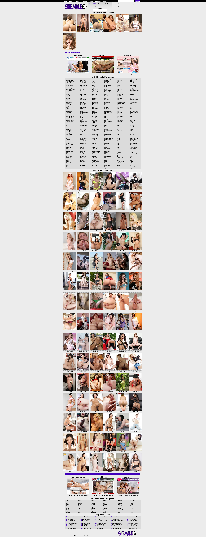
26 (121, 474)
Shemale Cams (98, 1)
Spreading (132, 500)
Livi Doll (106, 122)
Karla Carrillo (95, 152)
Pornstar (120, 503)
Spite (131, 95)
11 (90, 474)
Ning (118, 111)
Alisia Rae (68, 95)
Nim (118, 108)
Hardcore (93, 509)
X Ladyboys (131, 527)
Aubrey (68, 133)
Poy (118, 151)
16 (100, 474)
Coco (81, 120)
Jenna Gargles (95, 135)
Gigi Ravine (94, 88)
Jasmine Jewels (95, 129)
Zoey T (131, 168)
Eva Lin (81, 164)
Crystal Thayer (83, 121)
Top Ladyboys (115, 525)
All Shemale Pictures (132, 5)
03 (74, 52)
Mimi (105, 157)
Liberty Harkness (108, 112)
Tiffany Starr (133, 117)
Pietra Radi (119, 142)
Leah (105, 100)
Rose (118, 160)
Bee (67, 152)
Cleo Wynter (82, 117)
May (105, 142)
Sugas (131, 97)
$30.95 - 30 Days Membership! (78, 74)
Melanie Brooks (108, 146)
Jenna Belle (94, 133)
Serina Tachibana (134, 86)
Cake (81, 90)
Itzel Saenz (94, 116)
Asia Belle (68, 130)
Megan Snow (107, 144)
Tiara (131, 113)
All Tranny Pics (118, 6)
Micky (105, 153)
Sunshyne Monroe (134, 99)
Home (65, 1)
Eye (93, 79)
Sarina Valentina (133, 82)
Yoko (131, 158)
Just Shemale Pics (86, 519)
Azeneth (68, 143)
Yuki (131, 162)
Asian (67, 502)
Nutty (118, 119)
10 (88, 474)
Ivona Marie (95, 117)
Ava (67, 138)
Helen (93, 104)
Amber (68, 103)
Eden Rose (82, 147)
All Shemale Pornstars (117, 521)
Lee (105, 103)
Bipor (67, 165)
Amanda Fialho (69, 100)
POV (119, 504)
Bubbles (81, 86)
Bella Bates (69, 156)
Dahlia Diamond (83, 125)
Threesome (133, 505)
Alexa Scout (69, 90)
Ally (67, 99)
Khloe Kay (106, 82)
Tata (131, 108)
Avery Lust (68, 142)
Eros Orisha (82, 161)
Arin (67, 125)
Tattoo (131, 503)
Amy (67, 108)
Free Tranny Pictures (102, 525)
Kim (105, 84)
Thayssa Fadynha (134, 112)
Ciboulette (82, 113)
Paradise (119, 128)
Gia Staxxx (94, 86)
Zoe (130, 165)
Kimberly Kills (107, 88)
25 (119, 474)
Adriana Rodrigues (70, 82)
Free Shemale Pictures (117, 524)
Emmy (81, 155)
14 (96, 474)
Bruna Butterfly (83, 85)
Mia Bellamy (107, 148)
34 (137, 474)
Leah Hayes (107, 102)
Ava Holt (68, 139)
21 (111, 474)
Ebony (79, 512)
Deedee (81, 135)
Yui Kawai (132, 161)
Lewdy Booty (107, 108)
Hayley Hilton (95, 102)
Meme (105, 147)
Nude (104, 507)
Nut (117, 117)
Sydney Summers (133, 102)
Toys (131, 507)
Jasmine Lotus (95, 130)
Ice (92, 115)
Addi (67, 79)
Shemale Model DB (133, 523)
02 (72, 52)
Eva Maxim (82, 165)
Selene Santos (133, 85)
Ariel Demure (69, 124)
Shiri (131, 91)
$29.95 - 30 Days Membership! (103, 495)
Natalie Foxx (120, 95)
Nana (118, 84)
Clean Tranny (131, 4)
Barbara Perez (69, 151)
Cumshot (80, 509)
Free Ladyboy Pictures (102, 523)
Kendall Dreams (95, 168)
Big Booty (68, 509)
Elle (80, 149)
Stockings (132, 502)
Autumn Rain (69, 137)
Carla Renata (83, 95)
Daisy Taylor (83, 126)
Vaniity (131, 129)
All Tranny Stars (118, 3)
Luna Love (106, 126)
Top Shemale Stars (133, 518)
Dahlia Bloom (83, 122)
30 (129, 474)
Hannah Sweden (95, 100)
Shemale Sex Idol (116, 518)
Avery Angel (69, 140)
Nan (118, 82)
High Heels (93, 511)
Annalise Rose (69, 121)
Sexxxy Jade (132, 88)
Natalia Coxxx (120, 94)
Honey (93, 111)
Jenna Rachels (95, 137)
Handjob (93, 508)
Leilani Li (106, 106)
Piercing (120, 500)
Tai (130, 104)
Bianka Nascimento (70, 162)
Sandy (118, 166)
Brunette (80, 505)
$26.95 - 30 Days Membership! (78, 495)
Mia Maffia (107, 151)
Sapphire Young (133, 79)
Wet (131, 511)
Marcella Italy (107, 133)
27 (123, 474)
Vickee (131, 135)
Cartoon (81, 100)
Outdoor (105, 508)
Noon (118, 115)
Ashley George (69, 129)
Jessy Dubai (94, 144)
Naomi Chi (119, 89)
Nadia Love (119, 80)
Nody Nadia (119, 112)
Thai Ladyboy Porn (116, 528)
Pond (118, 147)
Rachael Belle (120, 157)
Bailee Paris (69, 146)
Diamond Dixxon (83, 138)
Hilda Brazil (95, 106)
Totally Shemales (72, 521)
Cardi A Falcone (83, 93)
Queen (118, 153)
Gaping (92, 507)
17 (102, 474)
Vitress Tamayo (133, 140)
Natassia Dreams (120, 98)
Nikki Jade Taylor (121, 104)
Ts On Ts (132, 508)
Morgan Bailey (107, 165)
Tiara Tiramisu (133, 115)
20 (109, 474)
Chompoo (82, 111)
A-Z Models (76, 1)
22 (113, 474)
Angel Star (68, 112)
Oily (118, 122)
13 (94, 474)
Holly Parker (95, 108)
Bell (67, 153)
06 (80, 474)
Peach (118, 135)
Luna (105, 125)
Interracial (93, 512)
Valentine (132, 125)
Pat (117, 131)
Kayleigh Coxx (95, 161)
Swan (131, 100)
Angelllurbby (69, 117)
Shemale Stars (115, 519)
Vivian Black (133, 142)
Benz (67, 161)
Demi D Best (82, 137)
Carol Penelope (83, 98)
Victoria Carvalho (134, 137)
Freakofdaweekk (95, 84)
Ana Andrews (69, 111)
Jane (93, 124)
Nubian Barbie (120, 116)
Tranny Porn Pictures (132, 7)
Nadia (118, 79)
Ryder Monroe (120, 162)
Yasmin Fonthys (133, 155)
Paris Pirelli (119, 130)
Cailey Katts (82, 89)
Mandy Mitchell (108, 130)
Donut (81, 142)
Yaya (131, 156)
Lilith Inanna (107, 115)
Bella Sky (68, 157)
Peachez (119, 137)
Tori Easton (132, 120)
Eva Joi (81, 162)
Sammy (118, 165)
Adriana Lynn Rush (70, 81)
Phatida (118, 140)
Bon (80, 79)
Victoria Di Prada (134, 138)
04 (76, 52)
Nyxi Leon (119, 121)
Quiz (118, 156)
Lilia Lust (106, 113)
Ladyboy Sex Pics (101, 519)
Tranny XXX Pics (133, 520)
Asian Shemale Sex (86, 521)
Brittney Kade (83, 81)
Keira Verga (95, 162)
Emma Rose (82, 153)
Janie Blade (94, 126)
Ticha (131, 116)
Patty (118, 134)
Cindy (81, 115)
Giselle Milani (95, 89)
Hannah (94, 99)
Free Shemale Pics (86, 516)
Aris (67, 126)
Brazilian (80, 504)
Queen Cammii (120, 155)
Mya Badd (106, 168)
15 (98, 474)
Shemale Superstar (118, 4)
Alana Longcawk (70, 88)
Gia (93, 85)
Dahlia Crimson (83, 124)
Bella (67, 155)
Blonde (79, 502)
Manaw (106, 129)
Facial (92, 500)
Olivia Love (119, 124)
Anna (67, 119)
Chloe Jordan (83, 109)
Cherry (81, 108)
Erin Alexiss (82, 158)
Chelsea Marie (83, 107)
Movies (70, 1)
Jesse (93, 142)
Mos (105, 166)
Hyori (93, 113)
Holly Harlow (95, 107)
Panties (105, 509)
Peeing (104, 512)
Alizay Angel (69, 97)
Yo (130, 157)
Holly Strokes (95, 109)
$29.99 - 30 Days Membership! (128, 495)
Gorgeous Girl (95, 91)
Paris (118, 129)
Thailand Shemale (86, 523)
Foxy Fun (94, 82)
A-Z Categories (84, 1)
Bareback (68, 505)
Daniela (81, 128)
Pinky (118, 144)
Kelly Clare (94, 164)
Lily (105, 116)
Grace (93, 93)
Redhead (120, 505)
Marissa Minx (107, 139)
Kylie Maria (107, 95)
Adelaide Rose (69, 80)
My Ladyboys (100, 528)
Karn (93, 153)
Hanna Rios (94, 98)
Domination (80, 511)
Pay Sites (91, 1)
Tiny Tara (132, 119)
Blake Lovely (69, 168)
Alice (67, 94)
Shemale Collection (118, 7)
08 (84, 474)
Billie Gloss (69, 164)
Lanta (105, 98)
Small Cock (120, 509)
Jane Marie (94, 125)
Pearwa (118, 138)
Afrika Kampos (69, 85)
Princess (119, 152)
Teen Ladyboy (132, 521)
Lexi (105, 109)
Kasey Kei (94, 156)
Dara (81, 134)
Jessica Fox (94, 143)
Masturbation (106, 505)
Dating (104, 1)
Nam (118, 81)
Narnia (118, 90)
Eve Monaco (82, 168)
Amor (67, 107)
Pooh (118, 148)
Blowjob (80, 503)
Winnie (131, 152)
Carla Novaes (83, 94)
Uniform (132, 509)
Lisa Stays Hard (108, 121)
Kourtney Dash (107, 91)
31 (131, 474)
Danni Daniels (83, 130)
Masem (106, 140)
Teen (131, 504)
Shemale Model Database (118, 527)
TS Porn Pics (85, 524)
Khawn (106, 80)
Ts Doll (131, 121)
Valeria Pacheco (133, 128)
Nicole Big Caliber (121, 102)
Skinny (119, 508)
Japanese (105, 500)
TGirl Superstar (85, 520)
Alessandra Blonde (70, 89)
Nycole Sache (120, 120)
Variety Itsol (132, 133)
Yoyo (131, 160)
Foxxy (93, 81)
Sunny (131, 98)
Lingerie (105, 504)
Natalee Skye (120, 93)
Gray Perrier (95, 95)
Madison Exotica (108, 128)
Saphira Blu (119, 168)
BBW (67, 508)
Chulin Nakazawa (84, 112)
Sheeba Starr (132, 89)
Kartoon (94, 155)
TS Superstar (130, 3)
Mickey (106, 152)
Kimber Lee (107, 86)
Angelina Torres (70, 116)
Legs (104, 503)
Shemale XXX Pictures (102, 520)
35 (139, 474)
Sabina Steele (120, 164)
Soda (131, 93)
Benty (67, 160)
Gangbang (93, 505)
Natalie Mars (120, 97)
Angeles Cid (69, 113)
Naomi (118, 88)
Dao (80, 133)
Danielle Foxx (83, 129)
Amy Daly (68, 109)
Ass (67, 503)
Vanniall (131, 131)
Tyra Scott (132, 122)
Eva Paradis (82, 166)
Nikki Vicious (120, 107)
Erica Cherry (83, 156)
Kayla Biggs (95, 160)
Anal (67, 500)
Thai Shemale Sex (101, 518)
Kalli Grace (94, 149)
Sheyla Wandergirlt (134, 90)
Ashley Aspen (69, 128)
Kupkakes (106, 93)
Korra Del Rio (107, 90)
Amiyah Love (69, 106)
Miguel (106, 155)
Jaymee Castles (95, 131)
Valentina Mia (133, 124)
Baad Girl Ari (69, 144)
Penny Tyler (119, 139)
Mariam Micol (107, 137)
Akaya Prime (69, 86)
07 (82, 474)
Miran (105, 161)
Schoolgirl (120, 507)
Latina (104, 502)
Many (105, 131)
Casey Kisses (82, 102)
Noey (118, 113)
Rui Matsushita (120, 161)
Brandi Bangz (83, 80)
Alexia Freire (69, 91)
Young (131, 512)
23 (115, 474)
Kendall (94, 166)
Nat (117, 91)
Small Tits (120, 511)
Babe (67, 504)
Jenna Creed (95, 134)
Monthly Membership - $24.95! (128, 74)
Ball (67, 148)
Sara (131, 80)
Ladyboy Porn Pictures (134, 525)
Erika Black (82, 157)
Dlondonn (82, 139)
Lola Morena (107, 124)
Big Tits (68, 512)
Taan (131, 103)
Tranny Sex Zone (116, 516)
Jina (93, 146)
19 (107, 474)
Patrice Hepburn (120, 133)
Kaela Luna (94, 148)
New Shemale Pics (101, 524)
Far (93, 80)
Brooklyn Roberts (84, 82)
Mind (105, 158)
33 (135, 474)
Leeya (105, 104)
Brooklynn (82, 84)
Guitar (93, 97)
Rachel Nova (120, 158)
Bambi (67, 149)
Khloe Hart (107, 81)
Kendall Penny (107, 79)
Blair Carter (69, 166)
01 (70, 52)
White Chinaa (133, 148)
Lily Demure (107, 117)
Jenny (93, 139)
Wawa (131, 144)
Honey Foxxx (95, 112)
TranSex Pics (85, 525)
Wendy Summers (133, 146)
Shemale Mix (117, 5)
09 (86, 474)
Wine (131, 151)
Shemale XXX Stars (101, 527)
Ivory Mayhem (95, 119)
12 (92, 474)
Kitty (105, 89)
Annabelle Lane (70, 120)
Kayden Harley (95, 158)
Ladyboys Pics (132, 524)
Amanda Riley (69, 102)
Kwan (105, 94)
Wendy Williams (133, 147)
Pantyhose (105, 511)
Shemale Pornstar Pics (117, 520)
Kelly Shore (94, 165)
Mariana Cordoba (108, 138)
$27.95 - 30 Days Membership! (103, 74)
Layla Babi (107, 99)
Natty (118, 99)
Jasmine (94, 128)
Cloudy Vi (82, 119)
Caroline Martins (83, 99)
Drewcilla (82, 144)
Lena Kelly (106, 107)
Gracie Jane (94, 94)
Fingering (93, 503)
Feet (92, 502)
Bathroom (68, 507)
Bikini (79, 500)
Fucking (93, 504)
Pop (118, 149)
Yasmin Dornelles (134, 153)
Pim (118, 143)
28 (125, 474)
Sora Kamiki (132, 94)
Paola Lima (119, 126)
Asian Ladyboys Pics (86, 528)
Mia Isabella (107, 149)
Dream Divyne (83, 143)
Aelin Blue (68, 84)
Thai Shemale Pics (116, 523)
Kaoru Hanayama (96, 151)
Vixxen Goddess (133, 143)
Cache (81, 88)
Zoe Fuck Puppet (133, 166)
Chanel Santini (83, 106)
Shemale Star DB (86, 527)
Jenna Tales (94, 138)
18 (104, 474)
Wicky (131, 149)
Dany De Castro (83, 131)
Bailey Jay (68, 147)
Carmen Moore (83, 97)
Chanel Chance (83, 103)
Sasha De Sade (133, 84)
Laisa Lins (106, 97)
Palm (118, 125)
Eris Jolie (82, 160)
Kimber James (107, 85)
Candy (81, 91)
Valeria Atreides (133, 126)
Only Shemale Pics (133, 528)
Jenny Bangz (95, 140)
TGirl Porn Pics (132, 519)
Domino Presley (83, 140)
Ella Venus (82, 148)
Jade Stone (94, 121)
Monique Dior (107, 164)
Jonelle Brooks (95, 147)
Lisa (105, 120)
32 (133, 474)
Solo (119, 512)
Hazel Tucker (95, 103)
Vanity (131, 130)
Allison (68, 98)
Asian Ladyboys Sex (133, 516)
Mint (105, 160)
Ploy (118, 146)
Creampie (80, 507)
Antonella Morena (70, 122)
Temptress (132, 109)
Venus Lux (132, 134)
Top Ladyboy (100, 521)
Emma (81, 152)
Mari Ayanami (107, 134)
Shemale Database (132, 6)
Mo (105, 162)
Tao (130, 107)
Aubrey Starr (69, 135)
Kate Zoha (94, 157)
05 (78, 52)
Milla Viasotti (107, 156)
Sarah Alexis (132, 81)
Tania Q (131, 106)
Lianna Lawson (107, 111)
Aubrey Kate (69, 134)
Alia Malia (68, 93)
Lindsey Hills (107, 119)
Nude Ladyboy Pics (101, 516)
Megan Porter (107, 143)
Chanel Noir (82, 104)
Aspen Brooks (69, 131)
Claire (81, 116)
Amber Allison (69, 104)
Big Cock (68, 511)
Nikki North (119, 106)
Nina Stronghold (120, 109)
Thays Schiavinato (134, 111)
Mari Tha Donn (107, 135)
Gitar (93, 90)
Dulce (81, 146)
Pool (119, 502)
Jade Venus (94, 122)
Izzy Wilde (94, 120)
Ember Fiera (82, 151)
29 (127, 474)
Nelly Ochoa (119, 100)
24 (117, 474)
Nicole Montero (120, 103)
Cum (79, 508)
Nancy (118, 85)
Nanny (118, 86)
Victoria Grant (133, 139)
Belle (67, 158)
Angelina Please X (70, 115)
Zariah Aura (132, 164)
